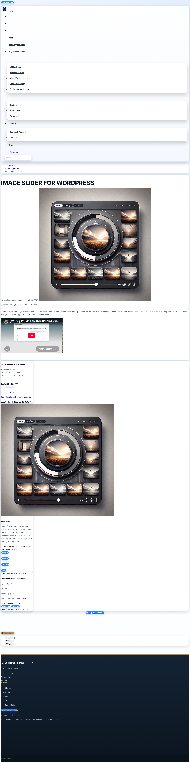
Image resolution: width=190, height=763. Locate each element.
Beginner (14, 105)
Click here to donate (9, 710)
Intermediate (15, 110)
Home (10, 166)
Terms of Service (7, 673)
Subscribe (14, 152)
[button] (8, 58)
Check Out (15, 606)
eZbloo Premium (17, 73)
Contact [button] (12, 123)
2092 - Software (12, 169)
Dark (10, 641)
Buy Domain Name (17, 51)
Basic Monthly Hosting (19, 89)
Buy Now (5, 552)
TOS (7, 701)
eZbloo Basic (15, 67)
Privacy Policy (6, 677)
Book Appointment (17, 45)
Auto (10, 644)
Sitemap (4, 680)
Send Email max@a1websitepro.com (16, 397)
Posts (11, 38)
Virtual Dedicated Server (20, 78)
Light (10, 638)
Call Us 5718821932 (9, 392)
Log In (7, 692)
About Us (14, 137)
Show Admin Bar (7, 2)
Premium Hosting (17, 84)
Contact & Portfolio (18, 132)
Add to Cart (6, 606)
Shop (11, 145)
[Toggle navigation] (11, 11)
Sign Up (8, 688)
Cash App (5, 564)
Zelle (3, 570)
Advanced (14, 116)
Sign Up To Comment (95, 612)
